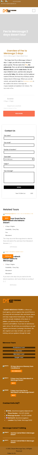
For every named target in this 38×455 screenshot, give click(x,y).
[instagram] (16, 5)
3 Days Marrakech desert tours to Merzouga (11, 258)
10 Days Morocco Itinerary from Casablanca (22, 367)
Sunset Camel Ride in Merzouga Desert (22, 441)
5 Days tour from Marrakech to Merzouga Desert (22, 379)
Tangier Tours (19, 357)
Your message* (8, 171)
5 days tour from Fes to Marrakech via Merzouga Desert (22, 391)
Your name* (7, 135)
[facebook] (5, 5)
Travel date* (7, 156)
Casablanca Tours (19, 347)
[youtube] (13, 5)
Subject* (6, 164)
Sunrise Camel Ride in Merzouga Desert (22, 434)
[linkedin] (8, 5)
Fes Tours (19, 351)
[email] (2, 5)
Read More (19, 113)
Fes (26, 65)
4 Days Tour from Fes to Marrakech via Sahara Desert (14, 220)
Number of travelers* (10, 149)
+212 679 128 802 (23, 413)
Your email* (7, 142)
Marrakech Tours (19, 354)
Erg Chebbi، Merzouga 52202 (23, 420)
